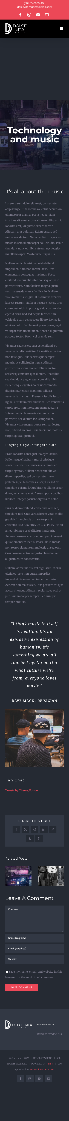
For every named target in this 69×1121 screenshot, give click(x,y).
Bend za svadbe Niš (49, 1034)
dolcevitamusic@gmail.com (34, 6)
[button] (8, 876)
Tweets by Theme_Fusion (21, 790)
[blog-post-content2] (34, 710)
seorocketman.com (42, 1069)
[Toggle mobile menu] (62, 28)
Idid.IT (51, 1063)
